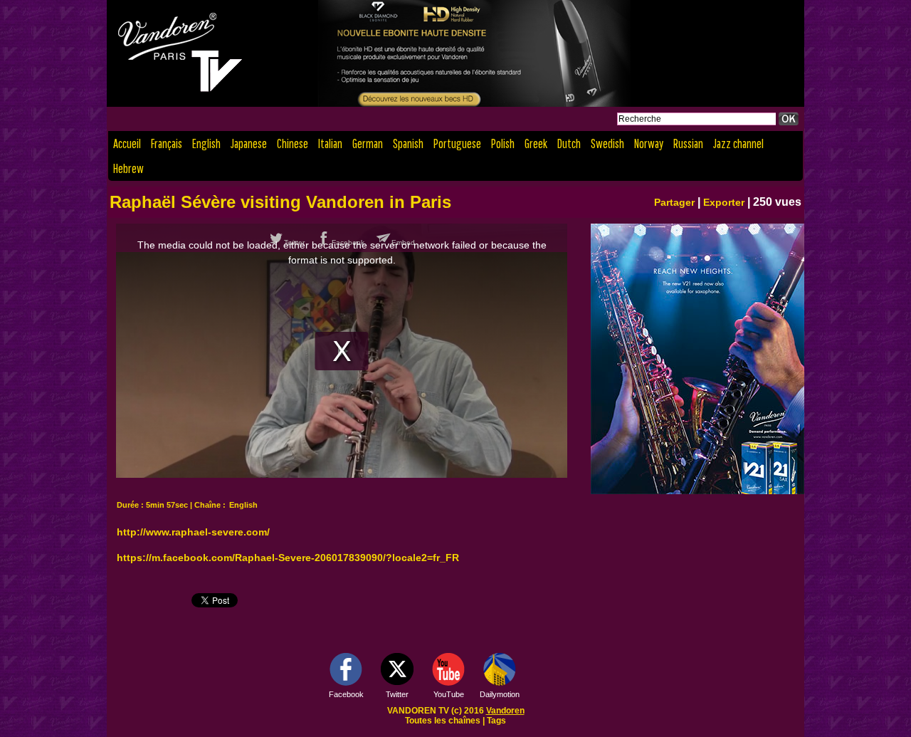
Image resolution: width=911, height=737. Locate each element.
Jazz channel (738, 143)
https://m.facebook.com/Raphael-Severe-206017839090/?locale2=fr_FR (288, 557)
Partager (674, 202)
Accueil (127, 143)
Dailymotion (500, 694)
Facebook (346, 694)
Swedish (607, 143)
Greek (536, 143)
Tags (496, 721)
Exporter (723, 202)
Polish (503, 143)
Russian (688, 143)
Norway (648, 143)
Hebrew (128, 168)
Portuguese (457, 143)
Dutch (569, 143)
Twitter (397, 694)
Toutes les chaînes (442, 721)
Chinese (292, 143)
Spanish (408, 143)
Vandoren (505, 711)
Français (166, 143)
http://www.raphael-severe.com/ (193, 532)
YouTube (448, 694)
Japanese (249, 143)
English (206, 143)
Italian (330, 143)
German (367, 143)
